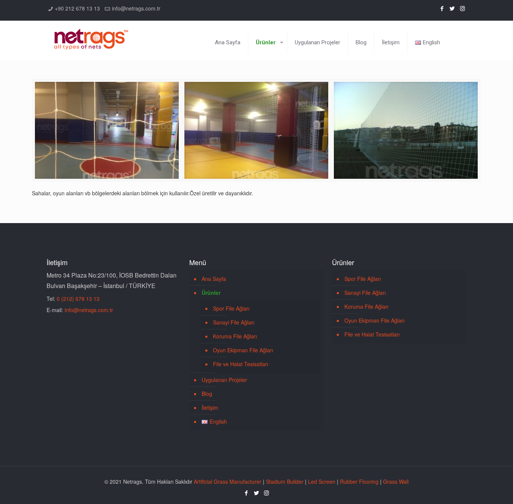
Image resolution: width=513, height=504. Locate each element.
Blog (207, 393)
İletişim (210, 407)
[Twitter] (452, 8)
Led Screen (321, 481)
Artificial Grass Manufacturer (227, 481)
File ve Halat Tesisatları (240, 364)
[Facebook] (442, 8)
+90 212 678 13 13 (77, 8)
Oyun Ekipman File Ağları (243, 350)
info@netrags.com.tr (136, 8)
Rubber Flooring (359, 481)
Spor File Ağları (231, 308)
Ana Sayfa (214, 278)
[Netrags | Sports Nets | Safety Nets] (91, 35)
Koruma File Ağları (235, 336)
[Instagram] (462, 8)
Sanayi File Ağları (233, 322)
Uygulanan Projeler (224, 379)
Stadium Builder (284, 481)
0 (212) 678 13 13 (78, 298)
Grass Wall (396, 481)
